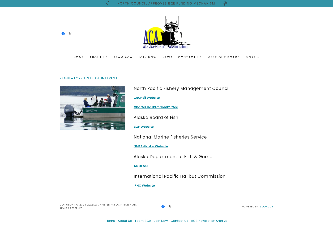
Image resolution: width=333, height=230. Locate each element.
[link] (63, 33)
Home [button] (110, 221)
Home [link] (79, 57)
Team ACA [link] (123, 57)
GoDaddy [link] (266, 206)
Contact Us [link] (190, 57)
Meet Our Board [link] (224, 57)
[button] (253, 57)
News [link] (168, 57)
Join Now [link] (147, 57)
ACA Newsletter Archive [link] (209, 221)
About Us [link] (98, 57)
